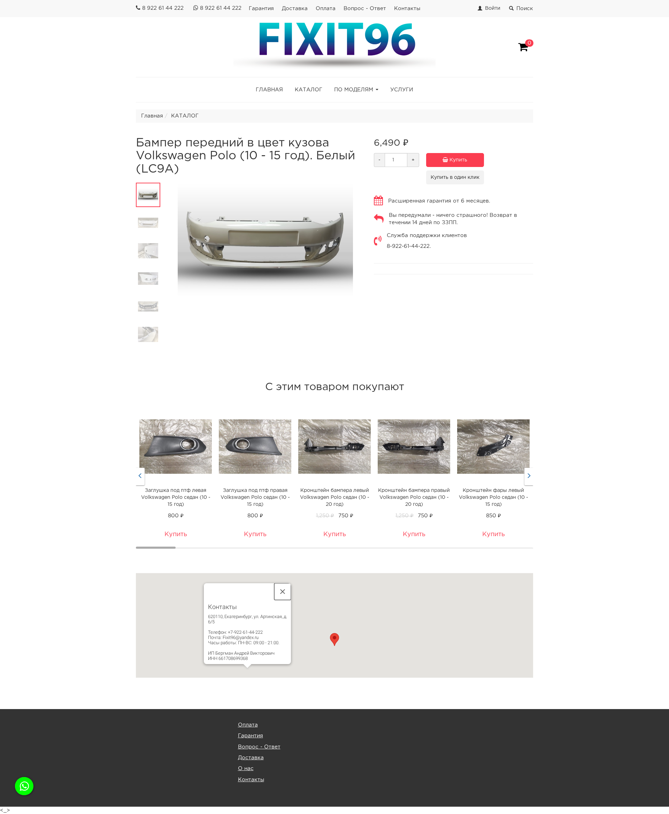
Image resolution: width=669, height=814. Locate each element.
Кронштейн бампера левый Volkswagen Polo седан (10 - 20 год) (334, 497)
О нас (246, 768)
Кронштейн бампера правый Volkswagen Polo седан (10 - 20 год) (414, 497)
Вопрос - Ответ (365, 8)
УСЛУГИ (401, 90)
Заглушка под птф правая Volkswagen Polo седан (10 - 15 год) (255, 497)
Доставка (295, 8)
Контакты (407, 8)
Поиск (524, 8)
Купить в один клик (455, 177)
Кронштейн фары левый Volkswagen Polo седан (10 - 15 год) (493, 497)
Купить (457, 160)
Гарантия (261, 8)
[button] (334, 639)
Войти (492, 8)
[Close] (282, 591)
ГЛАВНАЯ (269, 90)
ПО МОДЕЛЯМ (353, 90)
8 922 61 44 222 (163, 8)
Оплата (326, 8)
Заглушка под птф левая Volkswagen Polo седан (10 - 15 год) (175, 497)
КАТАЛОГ (308, 90)
